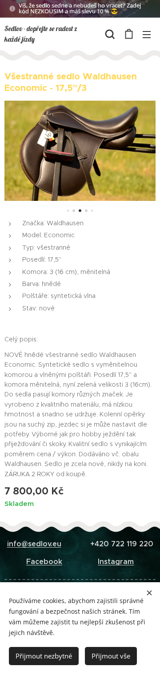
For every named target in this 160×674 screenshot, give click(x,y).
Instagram (116, 561)
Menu (147, 34)
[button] (110, 34)
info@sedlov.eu (34, 544)
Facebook (44, 561)
